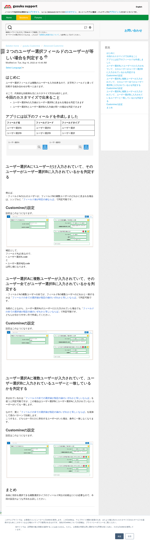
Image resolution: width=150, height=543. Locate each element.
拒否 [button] (129, 536)
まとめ (109, 107)
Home (9, 17)
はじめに (110, 52)
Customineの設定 (114, 75)
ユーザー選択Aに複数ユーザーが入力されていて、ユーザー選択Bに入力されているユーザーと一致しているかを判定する (124, 96)
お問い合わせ (133, 30)
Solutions (23, 17)
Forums (38, 17)
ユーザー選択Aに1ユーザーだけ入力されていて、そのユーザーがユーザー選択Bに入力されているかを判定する (125, 69)
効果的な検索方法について (49, 34)
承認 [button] (119, 536)
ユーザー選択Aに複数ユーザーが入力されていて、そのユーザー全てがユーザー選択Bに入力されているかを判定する (124, 81)
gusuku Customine (31, 45)
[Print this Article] (45, 56)
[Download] (69, 240)
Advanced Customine (53, 45)
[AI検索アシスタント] (86, 27)
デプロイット (115, 11)
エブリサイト (33, 11)
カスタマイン (70, 11)
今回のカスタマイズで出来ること (121, 56)
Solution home (13, 45)
